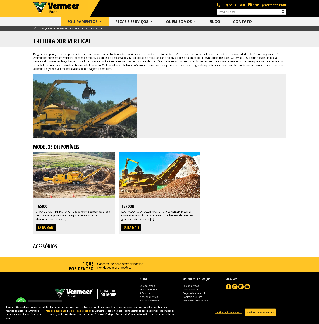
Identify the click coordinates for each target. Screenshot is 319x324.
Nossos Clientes (149, 297)
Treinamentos (190, 289)
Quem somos (147, 285)
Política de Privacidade (195, 300)
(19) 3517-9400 (232, 5)
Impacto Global (148, 289)
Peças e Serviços (131, 21)
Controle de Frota (192, 297)
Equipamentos (82, 21)
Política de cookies (81, 310)
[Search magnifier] (283, 11)
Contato (242, 21)
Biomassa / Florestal (65, 28)
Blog (215, 21)
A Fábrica (145, 293)
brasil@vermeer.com (269, 5)
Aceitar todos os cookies (260, 312)
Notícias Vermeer (149, 300)
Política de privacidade (54, 310)
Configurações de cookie (228, 312)
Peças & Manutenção (195, 293)
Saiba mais (46, 227)
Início (36, 28)
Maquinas (46, 28)
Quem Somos (179, 21)
